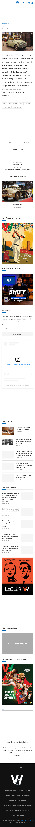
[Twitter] (26, 3)
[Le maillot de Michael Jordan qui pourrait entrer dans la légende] (27, 538)
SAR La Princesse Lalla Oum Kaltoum (23, 476)
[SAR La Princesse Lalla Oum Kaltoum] (8, 478)
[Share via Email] (28, 142)
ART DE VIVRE (26, 805)
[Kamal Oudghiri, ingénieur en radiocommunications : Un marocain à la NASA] (8, 454)
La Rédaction (18, 149)
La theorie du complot (17, 644)
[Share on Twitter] (24, 142)
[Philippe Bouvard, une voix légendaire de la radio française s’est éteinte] (27, 524)
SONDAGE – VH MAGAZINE (12, 805)
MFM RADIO (12, 800)
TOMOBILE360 (21, 800)
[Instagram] (29, 3)
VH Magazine (17, 107)
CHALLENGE (16, 795)
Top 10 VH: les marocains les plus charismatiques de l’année (24, 441)
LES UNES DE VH (10, 790)
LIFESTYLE (9, 810)
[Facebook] (23, 3)
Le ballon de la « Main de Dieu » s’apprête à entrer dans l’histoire (10, 548)
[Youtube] (32, 3)
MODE (22, 810)
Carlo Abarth (13, 103)
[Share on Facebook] (22, 142)
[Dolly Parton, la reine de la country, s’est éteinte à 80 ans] (27, 512)
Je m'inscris (17, 334)
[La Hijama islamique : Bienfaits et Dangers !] (8, 431)
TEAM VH (27, 790)
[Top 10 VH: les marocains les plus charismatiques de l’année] (8, 443)
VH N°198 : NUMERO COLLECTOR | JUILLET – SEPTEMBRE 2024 (24, 465)
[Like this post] (20, 142)
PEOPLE (16, 810)
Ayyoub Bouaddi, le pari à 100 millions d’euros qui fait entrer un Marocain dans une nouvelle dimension (10, 497)
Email (3, 325)
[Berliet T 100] (17, 191)
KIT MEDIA (8, 795)
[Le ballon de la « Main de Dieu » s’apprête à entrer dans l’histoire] (27, 550)
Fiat (21, 103)
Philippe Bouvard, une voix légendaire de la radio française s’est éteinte (9, 524)
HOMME (27, 810)
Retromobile (6, 107)
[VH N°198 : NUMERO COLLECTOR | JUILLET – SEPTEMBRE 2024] (8, 466)
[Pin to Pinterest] (26, 142)
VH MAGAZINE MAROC (17, 815)
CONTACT (20, 790)
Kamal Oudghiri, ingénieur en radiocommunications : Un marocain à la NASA (24, 453)
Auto (4, 103)
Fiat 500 (28, 103)
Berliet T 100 (17, 204)
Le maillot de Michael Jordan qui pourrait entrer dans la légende (10, 536)
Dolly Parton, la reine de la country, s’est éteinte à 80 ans (10, 511)
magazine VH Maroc (27, 820)
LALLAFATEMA (25, 795)
